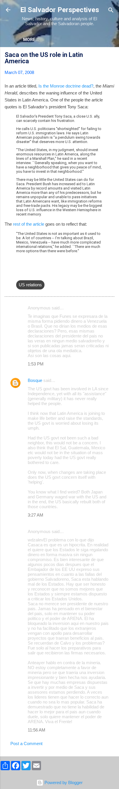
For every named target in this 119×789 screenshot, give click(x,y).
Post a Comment (26, 743)
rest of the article (28, 224)
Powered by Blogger (63, 782)
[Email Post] (19, 273)
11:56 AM (36, 729)
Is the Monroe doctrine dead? (65, 85)
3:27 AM (35, 515)
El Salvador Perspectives (59, 10)
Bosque (35, 380)
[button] (110, 56)
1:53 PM (36, 363)
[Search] (110, 10)
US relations (30, 284)
